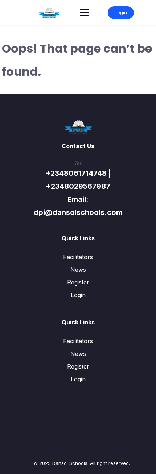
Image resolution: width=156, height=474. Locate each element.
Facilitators (78, 257)
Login (121, 12)
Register (78, 282)
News (78, 269)
